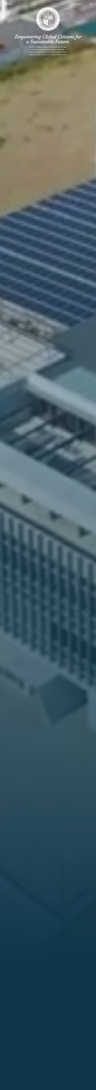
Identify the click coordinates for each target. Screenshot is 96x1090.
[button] (90, 3)
